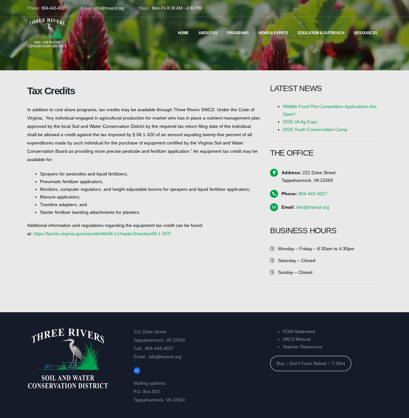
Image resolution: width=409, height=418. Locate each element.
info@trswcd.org (109, 8)
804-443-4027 (54, 8)
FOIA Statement (299, 331)
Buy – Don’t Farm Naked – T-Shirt (311, 363)
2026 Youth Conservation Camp (315, 129)
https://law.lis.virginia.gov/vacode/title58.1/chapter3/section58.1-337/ (102, 233)
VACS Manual (297, 339)
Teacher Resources (302, 346)
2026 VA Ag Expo (300, 121)
